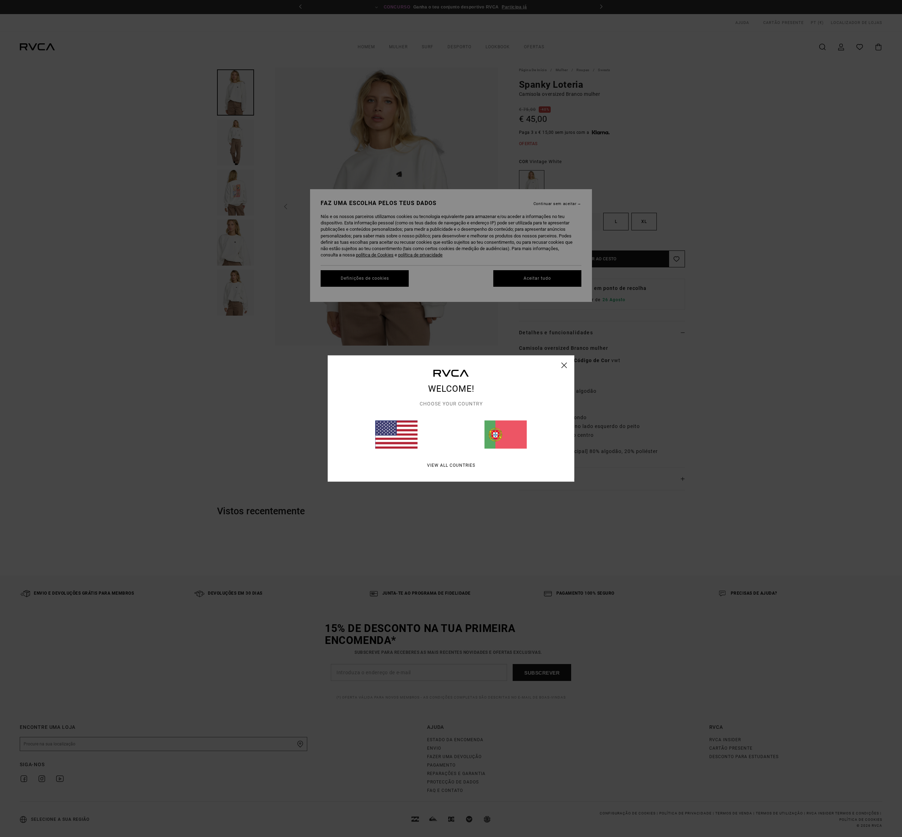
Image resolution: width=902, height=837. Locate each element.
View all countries (451, 465)
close (564, 365)
